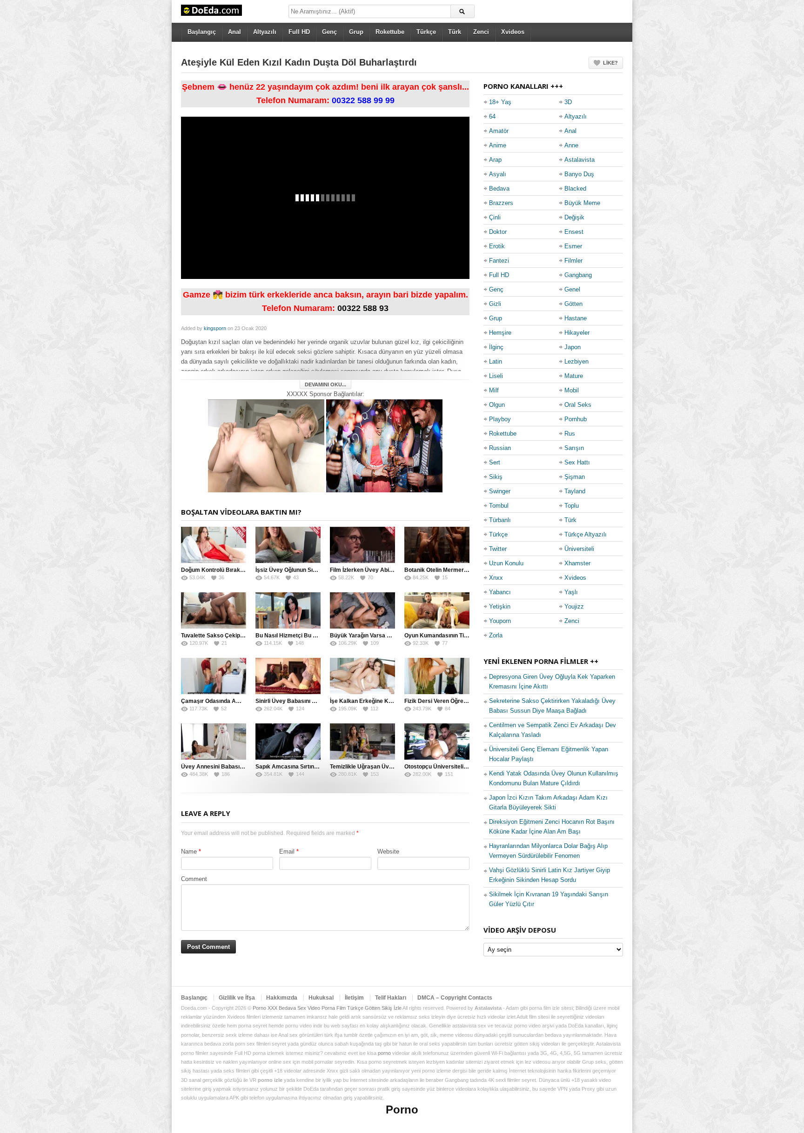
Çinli (495, 217)
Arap (495, 159)
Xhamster (577, 563)
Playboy (500, 419)
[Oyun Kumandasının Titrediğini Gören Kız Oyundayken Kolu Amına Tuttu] (437, 610)
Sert (494, 462)
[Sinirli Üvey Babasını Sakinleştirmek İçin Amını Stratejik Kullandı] (288, 676)
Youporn (500, 620)
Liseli (496, 375)
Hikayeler (577, 332)
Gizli (495, 303)
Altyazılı (264, 31)
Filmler (573, 260)
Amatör (499, 130)
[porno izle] (384, 445)
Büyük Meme (582, 202)
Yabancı (500, 592)
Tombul (499, 505)
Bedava (499, 188)
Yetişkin (499, 606)
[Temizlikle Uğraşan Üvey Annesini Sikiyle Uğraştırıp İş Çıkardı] (362, 741)
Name (189, 851)
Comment (194, 878)
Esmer (573, 246)
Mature (573, 375)
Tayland (574, 491)
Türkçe (426, 31)
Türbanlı (500, 520)
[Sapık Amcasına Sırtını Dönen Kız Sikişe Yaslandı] (288, 741)
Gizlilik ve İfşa (237, 997)
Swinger (499, 491)
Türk (454, 31)
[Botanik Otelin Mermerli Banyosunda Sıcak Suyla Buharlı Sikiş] (437, 545)
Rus (569, 433)
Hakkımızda (281, 997)
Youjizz (574, 606)
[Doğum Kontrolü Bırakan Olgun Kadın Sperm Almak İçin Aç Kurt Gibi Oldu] (213, 545)
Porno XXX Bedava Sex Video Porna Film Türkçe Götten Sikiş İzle (327, 1008)
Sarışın (574, 447)
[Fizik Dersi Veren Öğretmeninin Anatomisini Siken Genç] (437, 676)
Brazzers (501, 202)
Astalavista (579, 159)
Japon (572, 347)
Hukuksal (321, 997)
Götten (573, 303)
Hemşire (500, 332)
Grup (356, 31)
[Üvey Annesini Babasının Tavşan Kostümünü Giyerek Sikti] (213, 741)
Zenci (481, 31)
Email (287, 851)
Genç (329, 31)
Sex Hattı (577, 462)
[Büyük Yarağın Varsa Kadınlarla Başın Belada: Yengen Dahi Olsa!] (362, 610)
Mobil (571, 390)
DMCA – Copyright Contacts (454, 997)
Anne (571, 145)
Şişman (574, 476)
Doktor (498, 231)
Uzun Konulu (506, 563)
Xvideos (512, 31)
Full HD (299, 31)
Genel (572, 289)
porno (384, 1053)
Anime (497, 145)
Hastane (575, 318)
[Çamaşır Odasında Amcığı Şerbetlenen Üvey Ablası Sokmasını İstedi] (213, 676)
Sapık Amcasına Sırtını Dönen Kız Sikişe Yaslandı (320, 766)
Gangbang (578, 275)
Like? (610, 63)
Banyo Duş (579, 174)
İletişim (354, 997)
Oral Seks (577, 404)
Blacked (575, 188)
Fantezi (499, 260)
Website (388, 851)
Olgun (497, 404)
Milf (494, 390)
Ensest (573, 231)
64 (492, 116)
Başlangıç (202, 31)
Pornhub (575, 419)
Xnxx (496, 577)
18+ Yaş (500, 102)
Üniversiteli (579, 548)
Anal (234, 31)
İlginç (496, 347)
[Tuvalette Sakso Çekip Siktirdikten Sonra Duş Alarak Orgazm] (213, 610)
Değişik (574, 217)
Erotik (497, 246)
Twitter (498, 548)
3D (568, 102)
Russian (500, 447)
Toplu (571, 505)
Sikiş (495, 476)
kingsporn (215, 328)
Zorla (495, 635)
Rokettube (389, 31)
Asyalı (497, 174)
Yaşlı (571, 592)
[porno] (266, 445)
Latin (495, 361)
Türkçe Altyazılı (585, 534)
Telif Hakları (390, 997)
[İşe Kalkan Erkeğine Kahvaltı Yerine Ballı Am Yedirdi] (362, 676)
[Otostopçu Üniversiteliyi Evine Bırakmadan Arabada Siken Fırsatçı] (437, 741)
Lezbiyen (576, 361)
